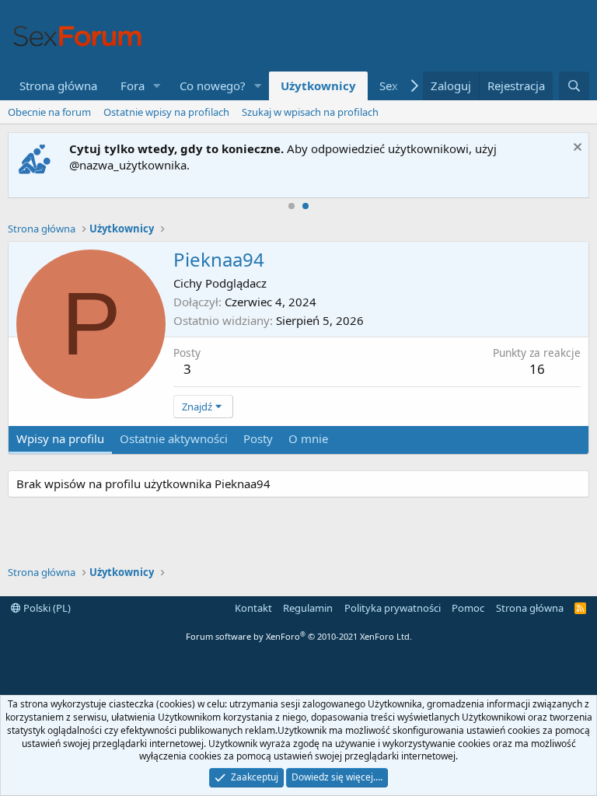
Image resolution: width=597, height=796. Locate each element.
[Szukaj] (574, 86)
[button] (157, 86)
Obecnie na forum (49, 112)
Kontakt (253, 608)
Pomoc (468, 608)
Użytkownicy (318, 85)
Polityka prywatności (392, 608)
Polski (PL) (46, 608)
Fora (132, 85)
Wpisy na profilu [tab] (60, 438)
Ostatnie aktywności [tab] (174, 438)
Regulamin (308, 608)
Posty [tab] (258, 438)
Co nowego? (213, 85)
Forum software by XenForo (299, 636)
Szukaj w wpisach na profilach (310, 112)
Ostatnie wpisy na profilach (166, 112)
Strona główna (58, 85)
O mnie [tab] (308, 438)
